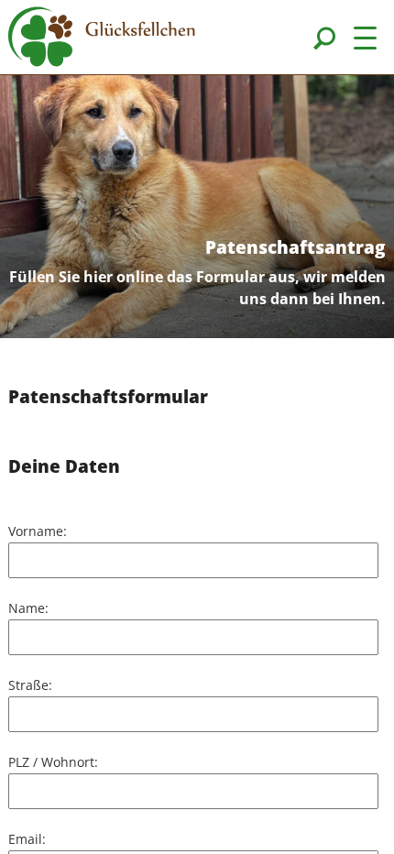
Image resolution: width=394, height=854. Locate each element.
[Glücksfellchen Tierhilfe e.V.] (101, 39)
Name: (28, 608)
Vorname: (37, 531)
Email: (27, 839)
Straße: (30, 685)
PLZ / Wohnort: (53, 762)
